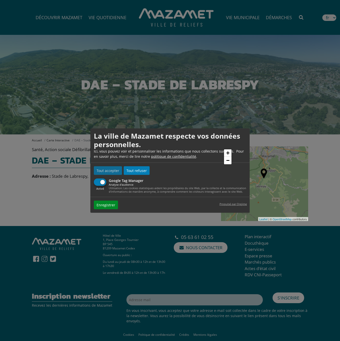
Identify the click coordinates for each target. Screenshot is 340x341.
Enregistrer (106, 204)
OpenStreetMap (282, 219)
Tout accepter (108, 170)
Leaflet (263, 219)
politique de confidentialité (173, 156)
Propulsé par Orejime (233, 204)
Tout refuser (136, 170)
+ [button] (227, 153)
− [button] (227, 160)
